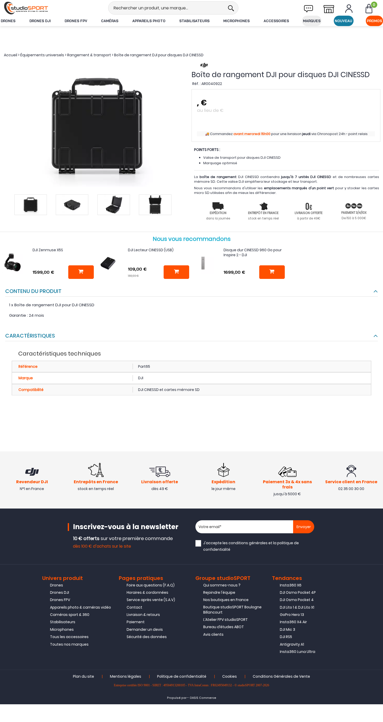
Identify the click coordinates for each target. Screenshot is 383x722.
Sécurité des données (147, 636)
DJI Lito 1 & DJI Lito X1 (297, 607)
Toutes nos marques (69, 644)
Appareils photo (148, 21)
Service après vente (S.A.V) (151, 599)
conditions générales (248, 543)
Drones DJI (40, 21)
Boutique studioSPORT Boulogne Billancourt (232, 609)
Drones (8, 21)
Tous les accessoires (69, 636)
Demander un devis (145, 629)
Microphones (236, 21)
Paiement (136, 622)
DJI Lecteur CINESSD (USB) (151, 250)
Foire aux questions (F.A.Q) (151, 585)
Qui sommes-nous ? (221, 585)
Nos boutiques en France (226, 599)
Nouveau (343, 21)
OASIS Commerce (203, 698)
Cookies (229, 676)
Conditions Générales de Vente (281, 676)
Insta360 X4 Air (293, 622)
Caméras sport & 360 (69, 614)
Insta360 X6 (290, 585)
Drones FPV (76, 21)
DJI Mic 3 (287, 629)
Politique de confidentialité (181, 676)
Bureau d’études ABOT (223, 626)
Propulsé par (177, 698)
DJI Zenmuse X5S (48, 250)
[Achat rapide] (81, 272)
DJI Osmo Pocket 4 (297, 599)
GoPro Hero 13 (292, 614)
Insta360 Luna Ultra (297, 651)
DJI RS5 (286, 636)
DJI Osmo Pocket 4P (298, 592)
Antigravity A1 (292, 644)
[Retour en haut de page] (376, 500)
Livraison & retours (143, 614)
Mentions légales (125, 676)
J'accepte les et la (251, 546)
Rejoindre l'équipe (219, 592)
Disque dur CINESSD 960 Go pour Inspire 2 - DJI (253, 252)
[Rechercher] (230, 8)
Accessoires (276, 21)
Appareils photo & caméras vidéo (80, 607)
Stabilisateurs (194, 21)
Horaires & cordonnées (147, 592)
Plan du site (83, 676)
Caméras (109, 21)
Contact (134, 607)
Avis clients (213, 634)
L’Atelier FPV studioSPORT (225, 619)
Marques (311, 21)
